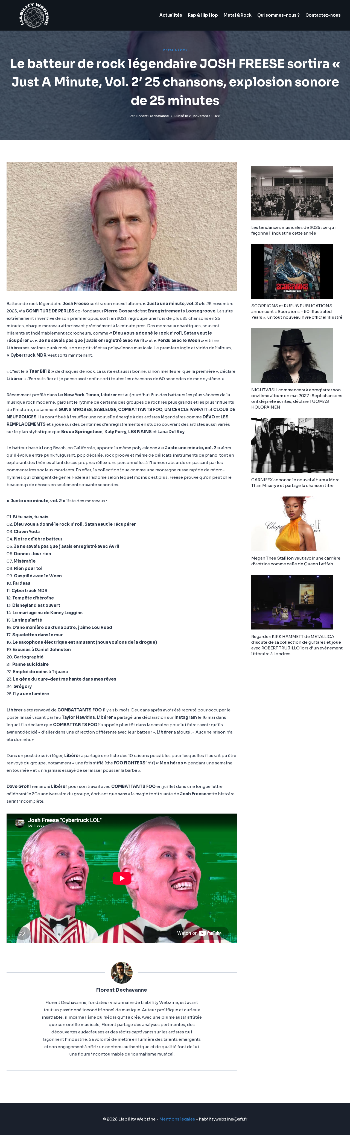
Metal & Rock (238, 15)
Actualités (170, 15)
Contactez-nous (323, 15)
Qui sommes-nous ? (278, 15)
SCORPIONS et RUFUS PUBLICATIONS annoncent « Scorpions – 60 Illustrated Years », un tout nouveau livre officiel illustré (296, 311)
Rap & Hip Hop (203, 15)
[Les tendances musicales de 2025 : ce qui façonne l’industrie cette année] (297, 193)
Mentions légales (177, 1119)
